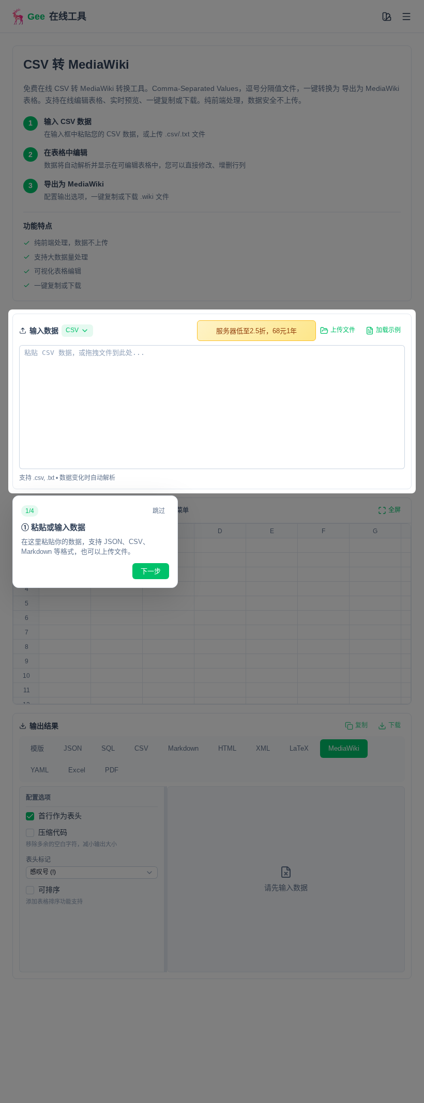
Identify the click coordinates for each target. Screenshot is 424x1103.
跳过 (159, 511)
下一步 (151, 571)
